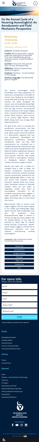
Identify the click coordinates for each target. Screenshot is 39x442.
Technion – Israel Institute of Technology (14, 377)
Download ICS (19, 250)
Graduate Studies (7, 340)
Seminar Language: (13, 78)
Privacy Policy (33, 317)
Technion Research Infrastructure (12, 391)
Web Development (17, 436)
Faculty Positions (7, 343)
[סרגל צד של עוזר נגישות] (4, 439)
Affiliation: (9, 68)
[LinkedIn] (26, 425)
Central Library (6, 363)
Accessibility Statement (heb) (11, 349)
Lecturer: (8, 51)
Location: (8, 64)
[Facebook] (13, 425)
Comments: (9, 239)
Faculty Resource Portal (9, 386)
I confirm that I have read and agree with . (20, 318)
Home (3, 374)
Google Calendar (19, 253)
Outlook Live (19, 264)
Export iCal (19, 246)
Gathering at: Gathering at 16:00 (15, 47)
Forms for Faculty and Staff (10, 346)
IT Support (5, 383)
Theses (4, 360)
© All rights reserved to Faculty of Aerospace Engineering (19, 434)
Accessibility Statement (9, 397)
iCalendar (19, 257)
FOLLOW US (19, 422)
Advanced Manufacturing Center (12, 389)
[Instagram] (21, 425)
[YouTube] (17, 425)
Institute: (9, 73)
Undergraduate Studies (9, 337)
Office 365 (19, 261)
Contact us (5, 380)
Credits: (8, 54)
